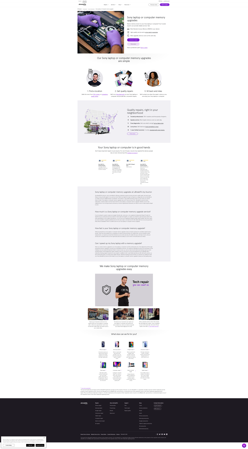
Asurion (80, 1)
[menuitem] (106, 4)
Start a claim (144, 47)
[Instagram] (157, 434)
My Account (167, 1)
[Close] (44, 437)
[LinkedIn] (166, 434)
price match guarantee (151, 32)
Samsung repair (116, 349)
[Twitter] (159, 434)
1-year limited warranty (153, 326)
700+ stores (96, 94)
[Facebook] (162, 434)
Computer (85, 9)
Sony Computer (91, 9)
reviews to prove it (132, 153)
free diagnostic (121, 94)
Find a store (132, 133)
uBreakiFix (85, 1)
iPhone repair (103, 349)
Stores (161, 1)
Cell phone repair (144, 349)
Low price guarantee (86, 388)
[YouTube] (164, 434)
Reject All (30, 445)
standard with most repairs (157, 130)
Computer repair (116, 370)
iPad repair (102, 370)
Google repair (131, 349)
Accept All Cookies (40, 445)
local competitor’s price (151, 126)
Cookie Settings (9, 445)
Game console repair (130, 371)
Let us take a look (158, 123)
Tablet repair (144, 370)
